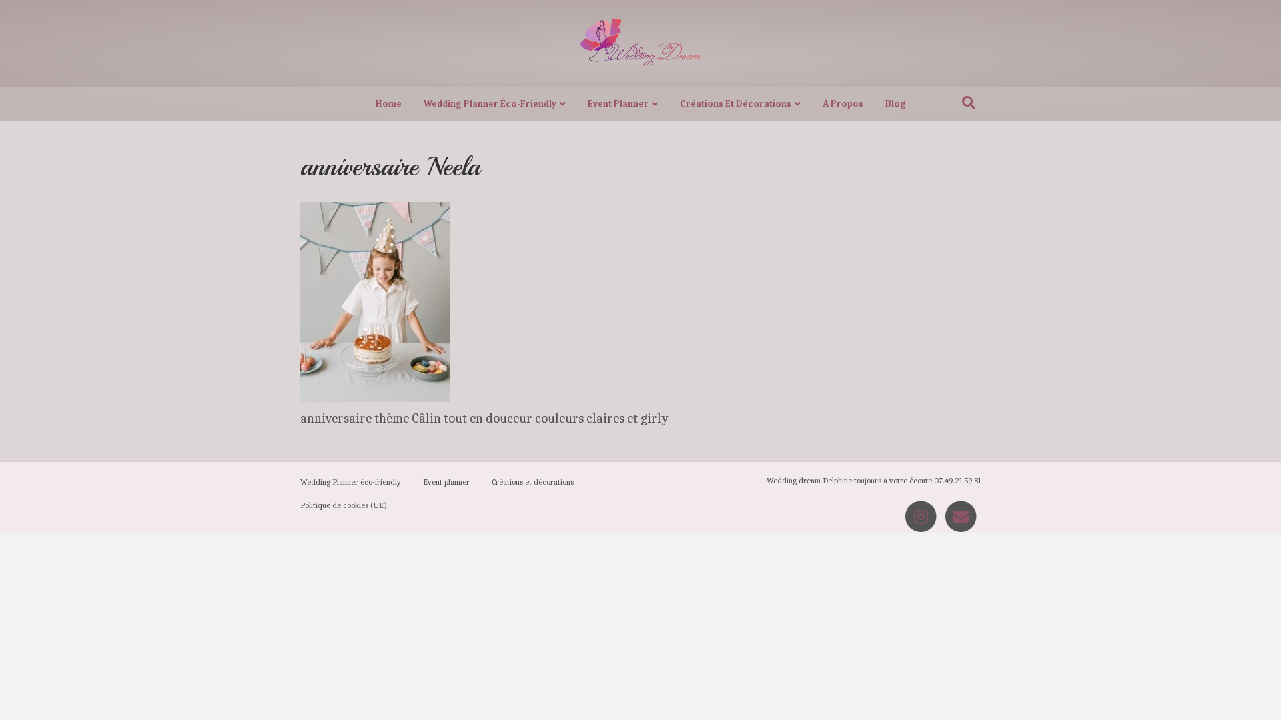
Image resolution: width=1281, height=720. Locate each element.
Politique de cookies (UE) (343, 505)
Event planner (618, 103)
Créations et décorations (735, 103)
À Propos (843, 103)
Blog (895, 103)
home (389, 103)
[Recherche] (969, 103)
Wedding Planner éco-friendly (490, 103)
